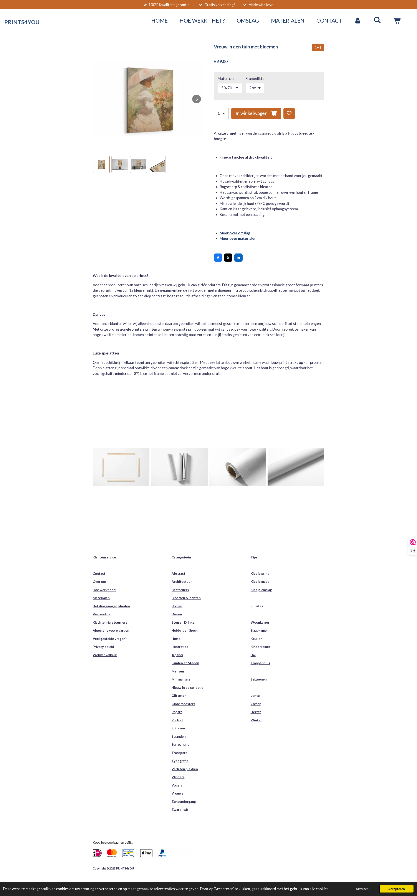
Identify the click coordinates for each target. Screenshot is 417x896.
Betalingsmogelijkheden (111, 606)
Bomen (177, 606)
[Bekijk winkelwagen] (397, 20)
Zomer (256, 704)
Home (176, 639)
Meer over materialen (238, 238)
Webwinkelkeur (105, 655)
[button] (101, 164)
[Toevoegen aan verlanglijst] (289, 113)
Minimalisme (181, 679)
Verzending (102, 614)
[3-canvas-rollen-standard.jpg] (179, 467)
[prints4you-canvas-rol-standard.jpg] (296, 467)
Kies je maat (260, 581)
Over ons (99, 581)
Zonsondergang (184, 801)
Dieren (177, 614)
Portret (177, 720)
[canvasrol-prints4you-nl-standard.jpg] (237, 467)
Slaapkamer (259, 630)
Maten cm (226, 78)
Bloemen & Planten (186, 598)
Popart (177, 712)
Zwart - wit (180, 810)
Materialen (101, 598)
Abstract (178, 573)
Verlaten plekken (185, 769)
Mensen (178, 671)
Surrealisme (180, 744)
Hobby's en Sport (185, 630)
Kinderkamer (260, 647)
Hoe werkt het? (104, 590)
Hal (253, 655)
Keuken (256, 639)
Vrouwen (178, 793)
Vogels (177, 785)
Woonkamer (260, 622)
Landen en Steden (185, 663)
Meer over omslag (235, 233)
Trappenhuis (260, 663)
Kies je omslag (261, 590)
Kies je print (260, 573)
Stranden (179, 736)
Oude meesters (183, 704)
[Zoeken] (377, 20)
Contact (99, 573)
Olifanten (179, 695)
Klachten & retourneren (111, 622)
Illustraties (180, 647)
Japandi (177, 655)
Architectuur (182, 581)
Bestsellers (180, 590)
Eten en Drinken (184, 622)
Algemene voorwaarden (111, 630)
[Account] (358, 20)
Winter (256, 720)
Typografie (180, 761)
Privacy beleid (103, 647)
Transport (179, 753)
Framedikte (255, 78)
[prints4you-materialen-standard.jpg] (121, 467)
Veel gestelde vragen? (110, 639)
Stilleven (178, 728)
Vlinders (178, 777)
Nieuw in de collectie (188, 687)
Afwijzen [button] (362, 889)
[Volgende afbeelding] (196, 99)
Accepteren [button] (396, 889)
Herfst (256, 712)
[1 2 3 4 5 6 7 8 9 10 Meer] (221, 113)
